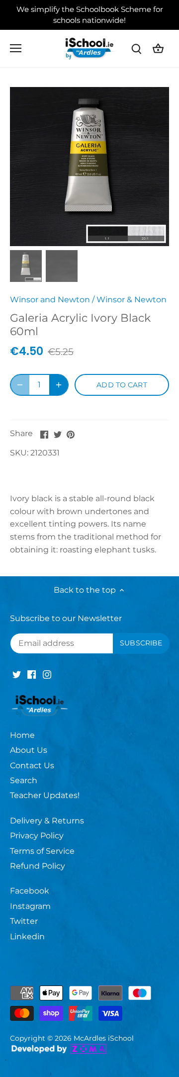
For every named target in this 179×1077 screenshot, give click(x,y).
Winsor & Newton (131, 299)
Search (23, 780)
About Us (28, 750)
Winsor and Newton (50, 299)
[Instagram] (47, 673)
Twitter (24, 921)
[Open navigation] (15, 48)
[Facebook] (31, 673)
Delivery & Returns (47, 820)
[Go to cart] (158, 48)
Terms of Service (42, 851)
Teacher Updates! (45, 795)
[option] (89, 166)
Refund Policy (37, 866)
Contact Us (32, 765)
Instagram (30, 906)
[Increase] (58, 384)
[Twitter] (16, 673)
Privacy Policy (37, 835)
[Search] (136, 48)
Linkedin (27, 936)
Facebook (29, 891)
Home (22, 735)
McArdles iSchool (104, 1038)
